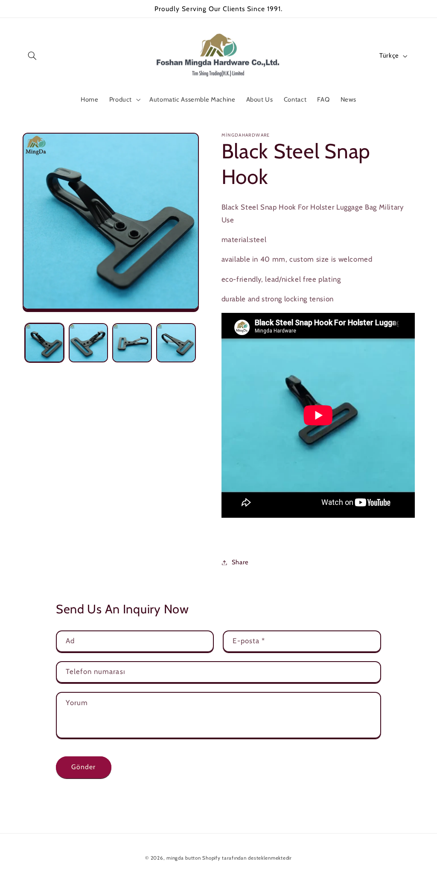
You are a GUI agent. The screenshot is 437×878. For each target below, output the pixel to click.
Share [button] (240, 562)
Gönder (83, 767)
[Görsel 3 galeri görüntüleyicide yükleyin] (131, 342)
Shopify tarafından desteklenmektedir (246, 858)
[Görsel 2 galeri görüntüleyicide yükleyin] (88, 342)
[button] (32, 56)
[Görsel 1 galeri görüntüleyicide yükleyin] (44, 342)
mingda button (183, 858)
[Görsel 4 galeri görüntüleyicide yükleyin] (175, 342)
